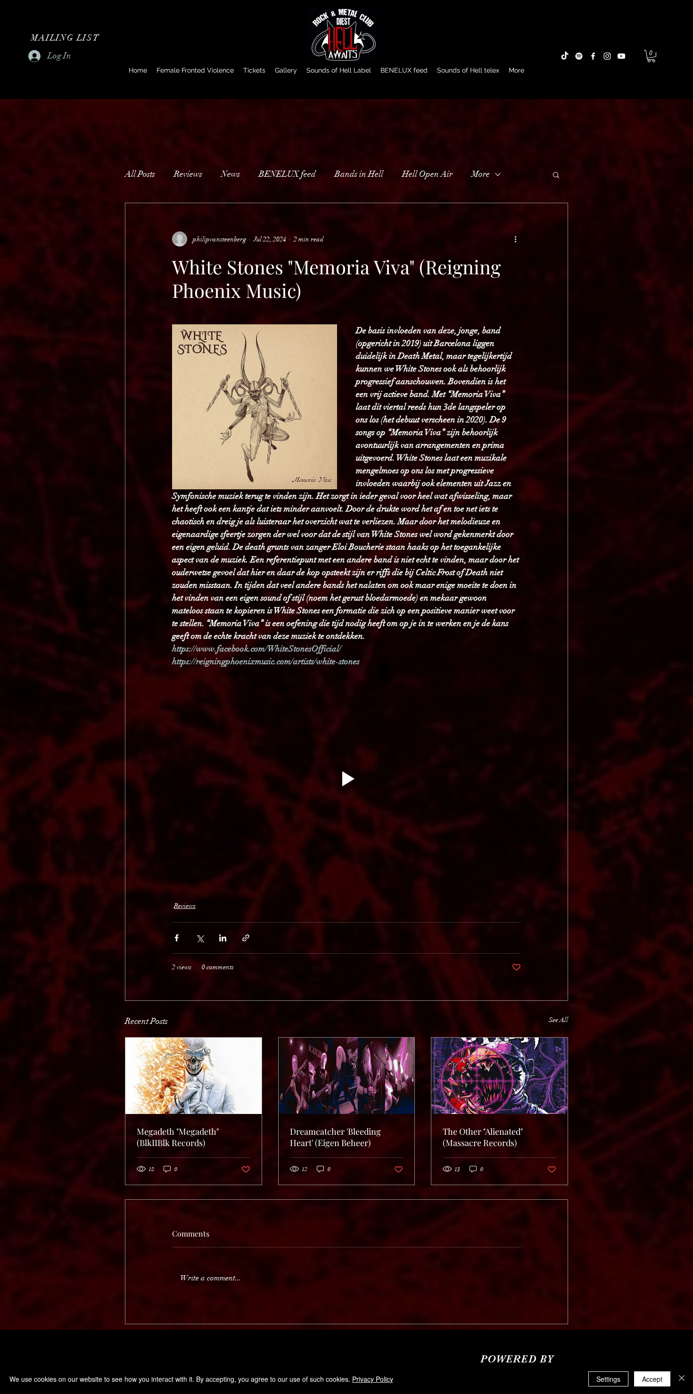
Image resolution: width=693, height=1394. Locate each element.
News (230, 174)
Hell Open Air (427, 174)
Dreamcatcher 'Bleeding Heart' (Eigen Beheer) (335, 1137)
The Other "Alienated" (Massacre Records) (483, 1137)
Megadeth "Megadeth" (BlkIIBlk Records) (178, 1137)
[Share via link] (245, 937)
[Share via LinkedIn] (222, 937)
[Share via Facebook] (176, 937)
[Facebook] (593, 56)
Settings (608, 1379)
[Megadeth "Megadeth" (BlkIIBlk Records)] (193, 1076)
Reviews (188, 174)
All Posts (140, 174)
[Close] (681, 1378)
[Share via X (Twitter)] (199, 937)
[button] (66, 37)
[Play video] (346, 779)
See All (558, 1020)
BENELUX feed (287, 174)
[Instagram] (607, 56)
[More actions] (515, 239)
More (480, 174)
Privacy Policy (372, 1379)
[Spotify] (579, 56)
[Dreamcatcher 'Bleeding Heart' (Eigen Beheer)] (347, 1076)
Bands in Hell (359, 174)
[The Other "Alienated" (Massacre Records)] (499, 1076)
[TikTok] (564, 56)
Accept (652, 1379)
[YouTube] (621, 56)
